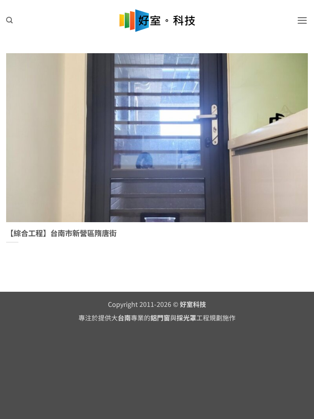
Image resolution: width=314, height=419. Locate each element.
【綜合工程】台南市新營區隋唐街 (61, 233)
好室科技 (193, 304)
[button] (9, 20)
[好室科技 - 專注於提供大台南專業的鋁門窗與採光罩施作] (157, 20)
